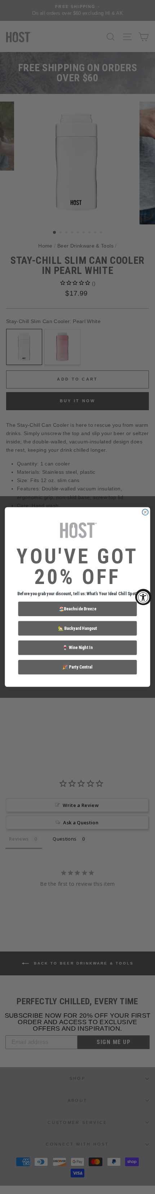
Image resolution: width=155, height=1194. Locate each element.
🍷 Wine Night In (77, 647)
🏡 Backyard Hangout (77, 628)
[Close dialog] (145, 512)
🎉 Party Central (77, 666)
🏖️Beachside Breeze (78, 608)
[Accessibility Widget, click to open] (143, 597)
